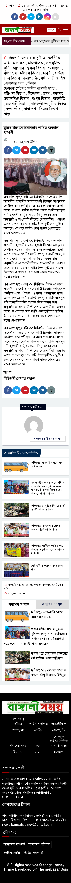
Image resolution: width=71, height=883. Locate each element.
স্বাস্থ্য (7, 114)
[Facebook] (8, 150)
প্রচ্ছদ (51, 29)
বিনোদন (34, 93)
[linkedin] (39, 16)
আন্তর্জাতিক (35, 63)
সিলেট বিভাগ (48, 108)
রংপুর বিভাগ (41, 98)
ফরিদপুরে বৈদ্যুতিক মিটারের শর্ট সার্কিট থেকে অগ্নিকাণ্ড (48, 507)
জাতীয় (59, 73)
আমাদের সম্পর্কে (14, 844)
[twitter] (23, 16)
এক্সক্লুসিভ (53, 63)
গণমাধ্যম (10, 73)
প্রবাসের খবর (15, 83)
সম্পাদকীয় (13, 108)
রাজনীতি (59, 98)
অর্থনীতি (54, 58)
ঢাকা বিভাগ (12, 78)
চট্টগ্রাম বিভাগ (30, 73)
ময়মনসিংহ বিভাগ (16, 98)
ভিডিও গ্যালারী (33, 853)
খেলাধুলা (54, 68)
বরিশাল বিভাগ (14, 93)
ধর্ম (43, 78)
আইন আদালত (14, 63)
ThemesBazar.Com (53, 869)
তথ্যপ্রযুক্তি (30, 78)
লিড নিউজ (58, 103)
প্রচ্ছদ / (13, 58)
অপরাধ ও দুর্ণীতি (33, 58)
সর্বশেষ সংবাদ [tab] (19, 604)
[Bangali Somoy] (35, 707)
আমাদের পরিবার (39, 844)
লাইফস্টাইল (39, 103)
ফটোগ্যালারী (12, 853)
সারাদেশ (30, 108)
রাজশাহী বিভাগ (16, 103)
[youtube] (47, 16)
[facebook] (14, 16)
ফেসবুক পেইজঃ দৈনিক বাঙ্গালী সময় (29, 88)
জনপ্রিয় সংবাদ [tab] (52, 604)
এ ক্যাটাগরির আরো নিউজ (21, 453)
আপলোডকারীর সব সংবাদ (48, 438)
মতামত (58, 93)
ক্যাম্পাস (18, 68)
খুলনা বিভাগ (36, 68)
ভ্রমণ (46, 93)
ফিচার (32, 83)
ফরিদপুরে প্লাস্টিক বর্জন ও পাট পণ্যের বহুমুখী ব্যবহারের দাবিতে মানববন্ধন (48, 549)
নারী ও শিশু (56, 78)
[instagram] (31, 16)
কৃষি (6, 68)
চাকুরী (47, 73)
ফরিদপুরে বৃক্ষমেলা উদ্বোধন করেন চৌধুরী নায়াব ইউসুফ (45, 527)
